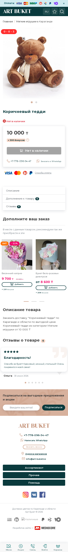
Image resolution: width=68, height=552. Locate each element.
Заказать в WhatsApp (51, 161)
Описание (12, 190)
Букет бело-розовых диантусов (47, 275)
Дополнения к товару (22, 198)
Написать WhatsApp (36, 440)
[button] (31, 102)
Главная (8, 21)
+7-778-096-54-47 (21, 161)
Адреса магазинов (36, 454)
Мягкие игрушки (26, 21)
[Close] (63, 537)
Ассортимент (34, 467)
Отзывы (13, 206)
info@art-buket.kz (36, 459)
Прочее (34, 475)
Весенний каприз (12, 273)
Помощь (34, 482)
